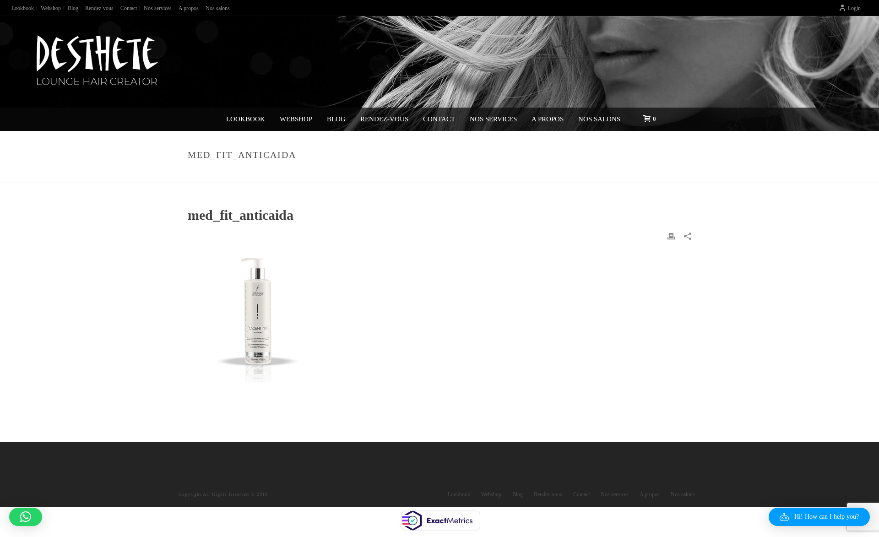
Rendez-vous (384, 119)
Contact (439, 119)
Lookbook (245, 119)
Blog (336, 119)
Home (509, 174)
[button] (819, 517)
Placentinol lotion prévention (573, 174)
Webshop (296, 119)
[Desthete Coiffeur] (96, 62)
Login (854, 8)
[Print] (671, 235)
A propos (548, 119)
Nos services (493, 119)
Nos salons (599, 119)
